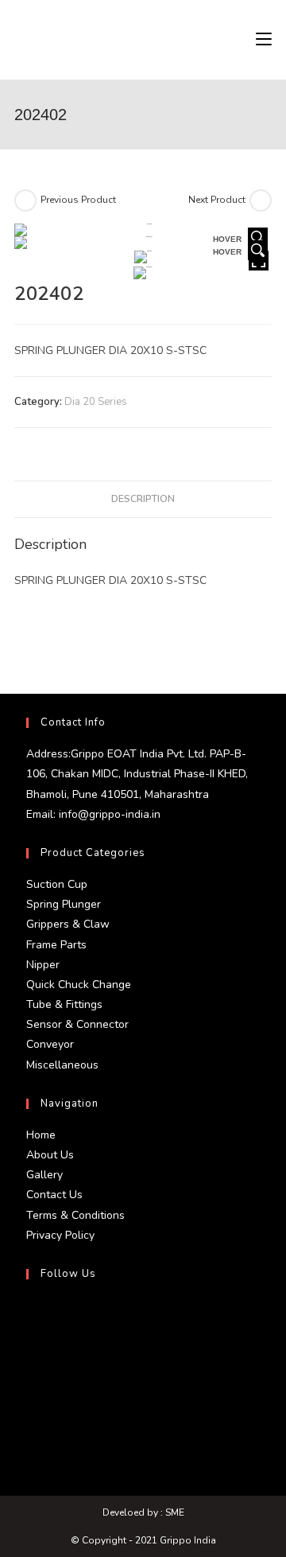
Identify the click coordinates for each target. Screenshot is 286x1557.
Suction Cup (56, 884)
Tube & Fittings (64, 1004)
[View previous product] (25, 200)
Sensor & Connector (77, 1024)
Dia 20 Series (95, 402)
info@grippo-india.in (108, 814)
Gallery (44, 1174)
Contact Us (54, 1194)
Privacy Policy (60, 1235)
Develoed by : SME (143, 1512)
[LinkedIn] (30, 1391)
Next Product (216, 199)
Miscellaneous (62, 1064)
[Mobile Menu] (264, 40)
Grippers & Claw (68, 924)
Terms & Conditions (75, 1215)
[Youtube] (30, 1429)
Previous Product (78, 199)
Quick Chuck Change (78, 984)
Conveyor (50, 1044)
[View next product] (260, 200)
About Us (50, 1154)
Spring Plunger (63, 904)
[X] (30, 1314)
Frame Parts (56, 944)
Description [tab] (143, 498)
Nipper (43, 964)
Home (41, 1134)
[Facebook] (30, 1352)
